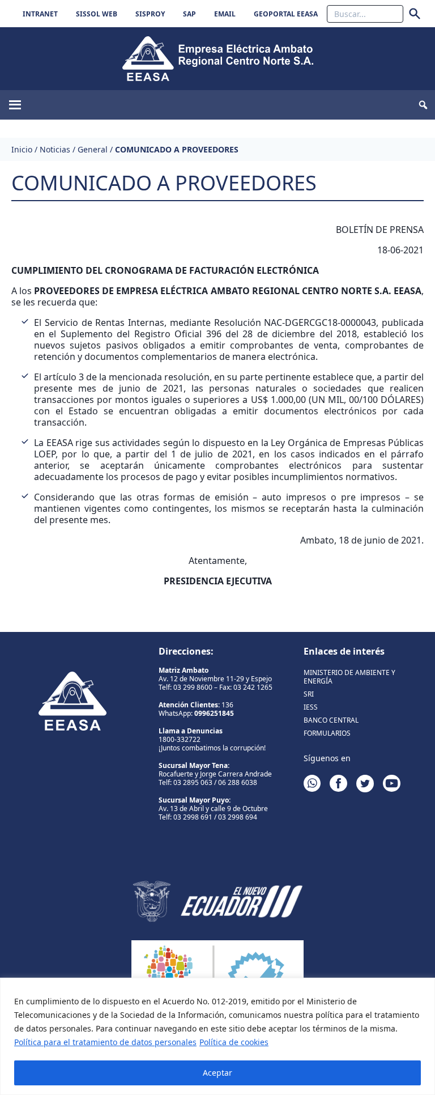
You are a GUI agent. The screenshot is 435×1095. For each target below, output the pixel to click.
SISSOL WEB (96, 14)
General (93, 149)
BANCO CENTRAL (331, 720)
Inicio (21, 149)
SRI (309, 694)
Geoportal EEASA (286, 14)
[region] (217, 1036)
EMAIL (225, 14)
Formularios (327, 733)
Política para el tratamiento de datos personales (105, 1042)
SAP (189, 14)
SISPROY (150, 14)
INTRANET (40, 14)
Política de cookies (233, 1042)
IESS (311, 707)
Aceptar (217, 1072)
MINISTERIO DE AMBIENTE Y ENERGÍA (349, 677)
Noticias (55, 149)
